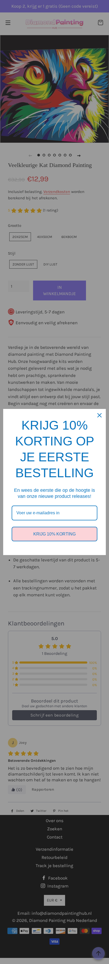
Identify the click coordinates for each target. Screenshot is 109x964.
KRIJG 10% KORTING (54, 534)
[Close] (99, 415)
